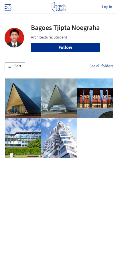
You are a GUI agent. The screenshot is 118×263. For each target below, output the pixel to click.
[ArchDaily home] (59, 6)
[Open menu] (7, 7)
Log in (107, 7)
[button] (15, 66)
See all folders (101, 66)
